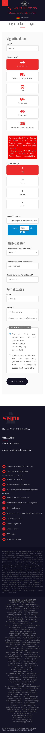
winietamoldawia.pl (29, 692)
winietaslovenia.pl (31, 697)
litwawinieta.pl (29, 632)
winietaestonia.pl (15, 690)
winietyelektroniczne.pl (15, 707)
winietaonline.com (15, 694)
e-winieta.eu (11, 621)
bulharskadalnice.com (30, 608)
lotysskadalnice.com (13, 638)
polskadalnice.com (30, 644)
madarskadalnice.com (31, 638)
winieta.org (14, 682)
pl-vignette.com (14, 644)
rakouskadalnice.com (14, 646)
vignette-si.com (17, 667)
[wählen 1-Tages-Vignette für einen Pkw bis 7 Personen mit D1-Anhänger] (22, 221)
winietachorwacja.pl (14, 688)
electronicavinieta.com (22, 623)
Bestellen (16, 381)
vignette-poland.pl (15, 665)
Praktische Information (16, 479)
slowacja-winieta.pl (32, 652)
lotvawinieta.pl (15, 636)
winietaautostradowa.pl (14, 686)
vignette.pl (30, 667)
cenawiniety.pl (16, 611)
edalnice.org (23, 621)
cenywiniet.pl (29, 611)
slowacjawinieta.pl (14, 655)
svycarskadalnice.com (13, 657)
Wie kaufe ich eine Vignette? (18, 485)
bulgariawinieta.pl (13, 608)
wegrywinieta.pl (33, 673)
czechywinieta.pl (14, 615)
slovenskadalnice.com (22, 650)
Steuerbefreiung (13, 508)
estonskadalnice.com (17, 627)
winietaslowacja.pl (14, 699)
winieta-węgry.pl (30, 680)
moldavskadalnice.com (14, 640)
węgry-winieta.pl (29, 711)
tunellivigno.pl (30, 659)
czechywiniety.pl (30, 615)
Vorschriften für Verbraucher (18, 498)
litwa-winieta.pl (16, 632)
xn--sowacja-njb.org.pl (22, 713)
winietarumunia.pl (14, 697)
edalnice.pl (34, 621)
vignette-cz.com (15, 663)
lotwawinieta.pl (29, 636)
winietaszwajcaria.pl (14, 701)
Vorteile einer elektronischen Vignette (22, 503)
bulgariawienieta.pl (32, 606)
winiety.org (14, 705)
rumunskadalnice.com (14, 648)
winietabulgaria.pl (33, 686)
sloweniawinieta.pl (31, 655)
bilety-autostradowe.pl (14, 606)
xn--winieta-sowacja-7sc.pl (22, 720)
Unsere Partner (13, 529)
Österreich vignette (14, 518)
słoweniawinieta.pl (16, 659)
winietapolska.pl (31, 694)
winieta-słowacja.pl (29, 678)
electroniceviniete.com (14, 625)
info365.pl (15, 629)
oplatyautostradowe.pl (31, 642)
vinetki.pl (30, 669)
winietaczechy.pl (31, 688)
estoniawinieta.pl (33, 625)
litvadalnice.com (27, 629)
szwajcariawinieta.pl (32, 657)
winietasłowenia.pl (31, 701)
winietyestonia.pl (32, 707)
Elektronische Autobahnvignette (20, 466)
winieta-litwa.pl (14, 678)
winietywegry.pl (13, 709)
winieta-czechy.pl (30, 676)
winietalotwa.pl (14, 692)
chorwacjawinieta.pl (14, 613)
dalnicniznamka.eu (32, 617)
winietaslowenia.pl (31, 699)
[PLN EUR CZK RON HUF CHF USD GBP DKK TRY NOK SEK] (24, 228)
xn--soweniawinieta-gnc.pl (22, 715)
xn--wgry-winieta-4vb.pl (22, 717)
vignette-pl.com (30, 663)
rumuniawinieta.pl (32, 646)
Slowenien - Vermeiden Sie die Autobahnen (24, 513)
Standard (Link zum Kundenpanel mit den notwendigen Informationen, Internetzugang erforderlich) (24, 342)
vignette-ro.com (31, 665)
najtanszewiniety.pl (12, 642)
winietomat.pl (29, 703)
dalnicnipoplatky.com (13, 617)
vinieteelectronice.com (15, 673)
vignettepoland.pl (18, 669)
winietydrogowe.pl (28, 705)
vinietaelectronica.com (22, 671)
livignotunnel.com (29, 634)
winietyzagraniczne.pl (29, 709)
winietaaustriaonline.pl (22, 684)
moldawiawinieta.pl (32, 640)
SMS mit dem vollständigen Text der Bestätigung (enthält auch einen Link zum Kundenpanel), (24, 361)
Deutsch (23, 18)
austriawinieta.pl (13, 604)
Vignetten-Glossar (14, 539)
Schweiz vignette (14, 524)
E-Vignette (11, 534)
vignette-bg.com (30, 661)
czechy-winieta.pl (31, 613)
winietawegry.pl (16, 703)
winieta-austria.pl (14, 676)
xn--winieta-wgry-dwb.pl (22, 722)
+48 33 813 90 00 (24, 8)
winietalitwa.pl (30, 690)
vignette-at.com (14, 661)
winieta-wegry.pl (14, 680)
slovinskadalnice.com (14, 652)
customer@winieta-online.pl (23, 13)
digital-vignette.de (16, 619)
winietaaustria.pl (28, 682)
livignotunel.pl (14, 634)
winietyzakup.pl (15, 711)
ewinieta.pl (32, 627)
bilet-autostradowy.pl (30, 604)
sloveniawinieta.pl (33, 648)
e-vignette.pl (31, 619)
